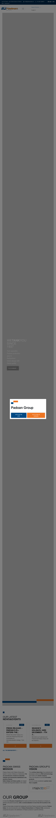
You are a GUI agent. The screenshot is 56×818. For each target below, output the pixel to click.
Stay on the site (18, 415)
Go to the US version (36, 415)
